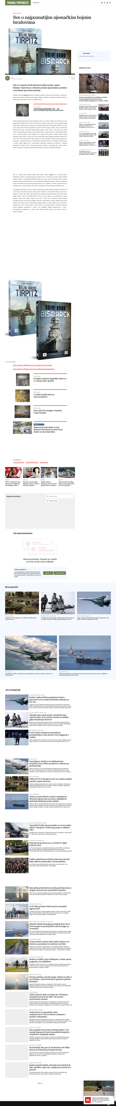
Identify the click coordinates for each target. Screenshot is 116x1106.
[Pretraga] (105, 3)
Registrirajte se (59, 573)
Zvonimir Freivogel (32, 462)
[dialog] (99, 1092)
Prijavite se (48, 573)
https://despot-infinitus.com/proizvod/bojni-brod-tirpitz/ (32, 365)
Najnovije (101, 53)
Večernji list (36, 2)
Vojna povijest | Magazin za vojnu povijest (18, 2)
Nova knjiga (44, 462)
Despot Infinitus (19, 462)
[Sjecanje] (102, 3)
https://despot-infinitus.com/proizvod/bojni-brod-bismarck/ (33, 369)
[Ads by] (19, 272)
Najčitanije (86, 53)
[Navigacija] (110, 3)
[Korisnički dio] (107, 3)
